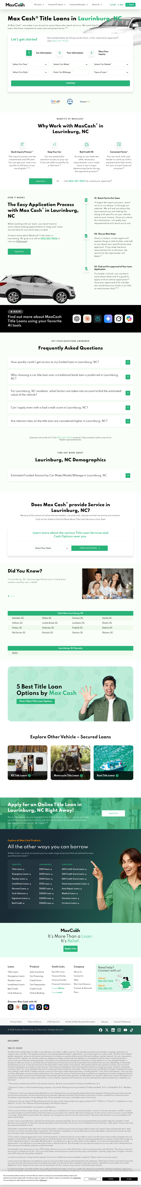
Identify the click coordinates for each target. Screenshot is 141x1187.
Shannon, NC (77, 632)
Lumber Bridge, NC (50, 623)
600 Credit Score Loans (73, 879)
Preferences (93, 1179)
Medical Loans (69, 894)
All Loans (38, 5)
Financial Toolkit (59, 980)
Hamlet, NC (107, 618)
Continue (70, 83)
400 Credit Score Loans (73, 869)
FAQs (76, 980)
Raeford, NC (107, 628)
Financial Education (78, 5)
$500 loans (44, 879)
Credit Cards (36, 989)
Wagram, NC (107, 632)
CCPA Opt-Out (53, 1022)
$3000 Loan (45, 898)
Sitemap (104, 1022)
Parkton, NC (17, 628)
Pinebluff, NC (77, 628)
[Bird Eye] (85, 102)
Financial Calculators (61, 984)
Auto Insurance (37, 972)
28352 (15, 653)
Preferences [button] (43, 1180)
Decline (111, 1179)
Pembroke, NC (48, 628)
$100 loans (44, 869)
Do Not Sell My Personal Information (80, 1022)
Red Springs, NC (18, 632)
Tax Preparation (37, 985)
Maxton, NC (107, 623)
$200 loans (44, 874)
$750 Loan (44, 884)
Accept (129, 1179)
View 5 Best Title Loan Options (35, 701)
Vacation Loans (69, 898)
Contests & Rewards (83, 988)
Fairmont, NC (77, 618)
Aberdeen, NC (18, 618)
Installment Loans (20, 884)
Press (76, 992)
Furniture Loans (69, 903)
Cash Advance (19, 894)
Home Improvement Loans (74, 884)
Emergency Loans (20, 874)
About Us (96, 5)
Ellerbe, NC (46, 618)
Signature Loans (20, 898)
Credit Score (36, 981)
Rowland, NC (47, 632)
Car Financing (36, 976)
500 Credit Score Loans (73, 874)
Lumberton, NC (78, 623)
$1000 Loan (45, 889)
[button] (70, 362)
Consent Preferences (122, 1022)
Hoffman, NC (17, 623)
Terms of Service (34, 1022)
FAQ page (21, 242)
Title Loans (17, 869)
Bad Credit (17, 903)
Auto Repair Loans (71, 889)
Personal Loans (19, 889)
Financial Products (55, 5)
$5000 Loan (45, 903)
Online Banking (37, 993)
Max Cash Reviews (82, 984)
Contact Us (78, 976)
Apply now (70, 949)
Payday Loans (18, 879)
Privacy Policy (16, 1022)
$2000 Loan (45, 894)
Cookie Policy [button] (77, 1178)
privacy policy (111, 1157)
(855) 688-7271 (105, 989)
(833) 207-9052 (60, 41)
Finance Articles (59, 976)
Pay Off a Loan (58, 972)
